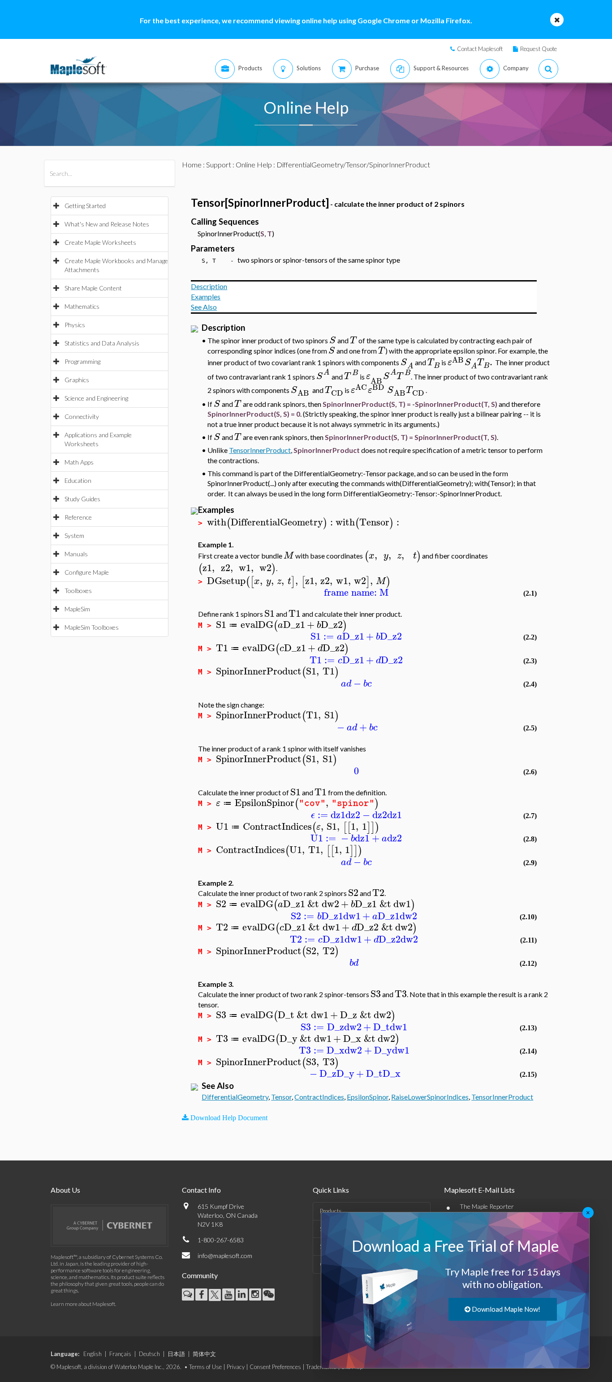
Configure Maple (87, 572)
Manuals (76, 554)
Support (218, 164)
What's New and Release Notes (107, 224)
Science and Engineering (96, 398)
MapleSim (77, 609)
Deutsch (149, 1353)
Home (192, 164)
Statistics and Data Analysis (102, 343)
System (74, 535)
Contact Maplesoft (480, 48)
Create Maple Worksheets (100, 242)
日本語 (176, 1353)
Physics (75, 324)
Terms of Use (205, 1366)
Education (78, 480)
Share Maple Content (93, 288)
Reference (78, 517)
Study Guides (82, 499)
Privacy (236, 1366)
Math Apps (79, 462)
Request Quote (538, 48)
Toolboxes (78, 590)
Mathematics (82, 306)
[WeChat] (269, 1294)
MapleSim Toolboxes (92, 627)
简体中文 (204, 1353)
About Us (65, 1190)
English (92, 1353)
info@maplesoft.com (225, 1255)
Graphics (77, 380)
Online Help (254, 164)
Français (120, 1353)
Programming (82, 361)
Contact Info (201, 1190)
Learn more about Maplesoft (83, 1304)
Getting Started (85, 205)
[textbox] (332, 340)
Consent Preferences (275, 1366)
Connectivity (82, 416)
